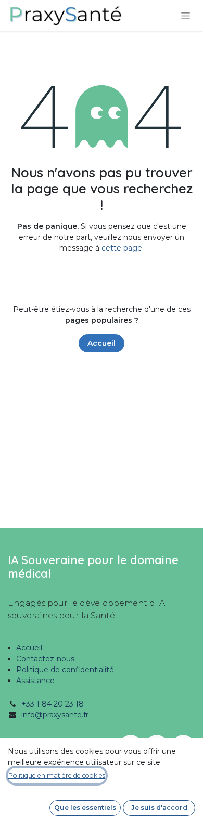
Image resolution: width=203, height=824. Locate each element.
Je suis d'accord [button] (159, 808)
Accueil (101, 343)
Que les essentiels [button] (85, 808)
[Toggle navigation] (185, 15)
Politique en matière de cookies (56, 775)
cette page (122, 248)
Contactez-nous (45, 658)
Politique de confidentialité (65, 669)
